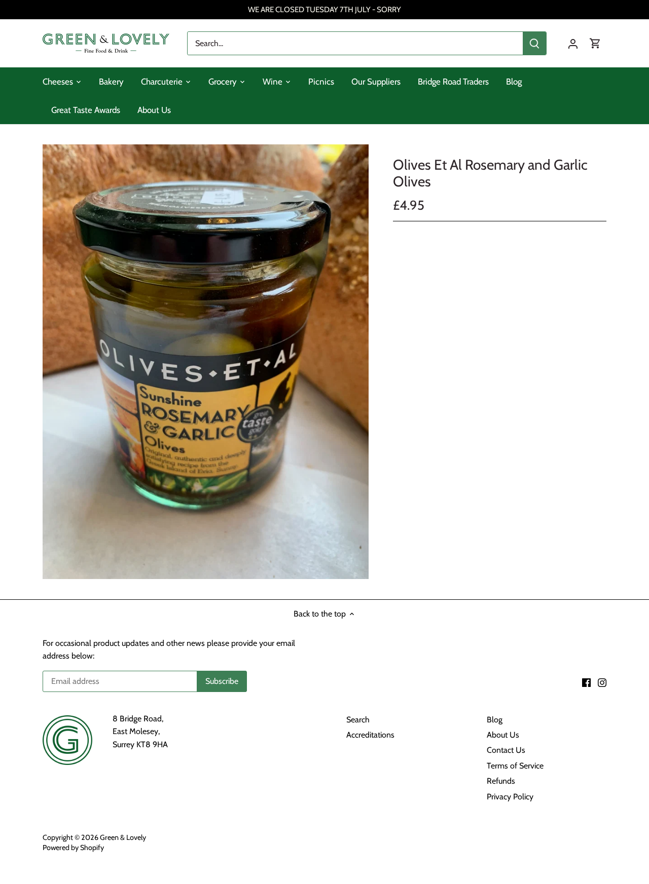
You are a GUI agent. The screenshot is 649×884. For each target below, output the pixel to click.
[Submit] (534, 43)
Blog (494, 719)
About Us (503, 735)
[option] (206, 362)
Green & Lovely (123, 837)
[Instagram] (602, 681)
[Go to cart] (595, 43)
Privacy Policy (510, 796)
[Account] (573, 43)
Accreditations (370, 735)
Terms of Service (515, 766)
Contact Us (506, 750)
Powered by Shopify (73, 847)
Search (358, 719)
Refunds (501, 781)
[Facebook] (586, 681)
